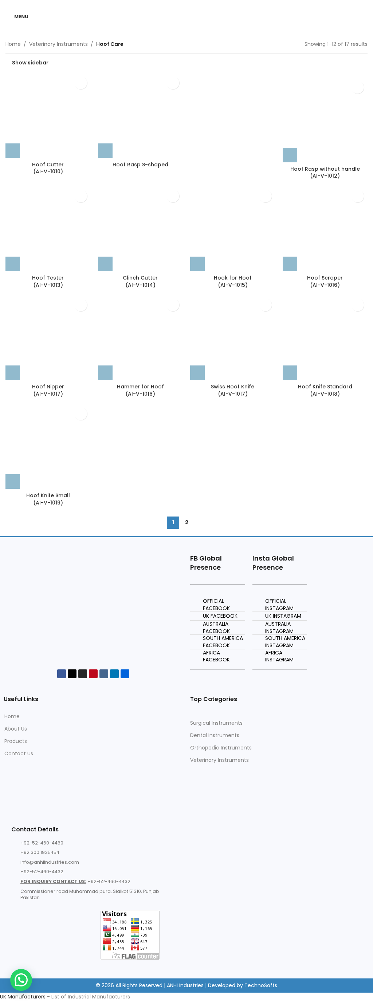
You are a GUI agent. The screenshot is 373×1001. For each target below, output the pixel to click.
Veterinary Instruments (58, 44)
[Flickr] (125, 673)
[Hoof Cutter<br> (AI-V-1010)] (48, 115)
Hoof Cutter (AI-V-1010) (48, 168)
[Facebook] (61, 673)
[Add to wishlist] (80, 82)
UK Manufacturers (23, 996)
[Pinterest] (93, 673)
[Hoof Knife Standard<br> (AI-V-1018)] (325, 337)
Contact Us (18, 753)
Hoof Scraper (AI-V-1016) (325, 281)
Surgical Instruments (216, 723)
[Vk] (103, 673)
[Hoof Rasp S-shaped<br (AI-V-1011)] (140, 115)
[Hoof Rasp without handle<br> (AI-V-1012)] (325, 119)
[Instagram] (82, 673)
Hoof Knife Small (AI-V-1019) (48, 499)
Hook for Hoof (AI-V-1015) (233, 281)
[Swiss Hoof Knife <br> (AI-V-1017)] (232, 337)
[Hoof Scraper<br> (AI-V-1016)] (325, 228)
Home (13, 44)
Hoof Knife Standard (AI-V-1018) (325, 390)
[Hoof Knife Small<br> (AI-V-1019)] (48, 446)
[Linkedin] (114, 673)
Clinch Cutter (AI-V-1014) (140, 281)
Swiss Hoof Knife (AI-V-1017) (232, 390)
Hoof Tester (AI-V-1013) (48, 281)
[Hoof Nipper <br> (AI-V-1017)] (48, 337)
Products (15, 741)
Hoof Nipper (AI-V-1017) (48, 390)
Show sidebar (30, 62)
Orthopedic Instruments (221, 747)
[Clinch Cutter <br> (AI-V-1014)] (140, 228)
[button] (12, 150)
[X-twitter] (72, 673)
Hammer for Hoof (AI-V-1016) (140, 390)
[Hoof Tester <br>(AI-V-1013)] (48, 228)
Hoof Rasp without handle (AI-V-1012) (325, 172)
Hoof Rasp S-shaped (140, 164)
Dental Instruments (214, 735)
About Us (15, 728)
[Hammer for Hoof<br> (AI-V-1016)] (140, 337)
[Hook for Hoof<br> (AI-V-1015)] (232, 228)
